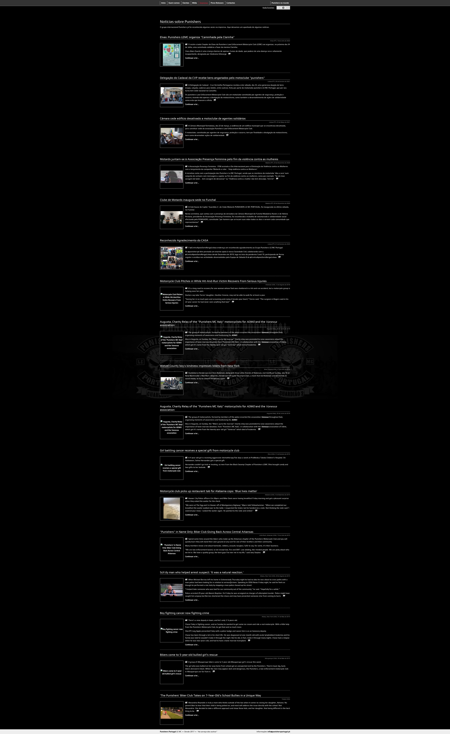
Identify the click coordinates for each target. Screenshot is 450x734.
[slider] (286, 7)
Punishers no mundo (280, 3)
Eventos (186, 3)
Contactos (231, 3)
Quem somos (174, 3)
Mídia (194, 3)
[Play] (278, 8)
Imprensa (204, 3)
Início (163, 3)
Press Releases (217, 3)
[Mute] (281, 8)
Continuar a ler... (192, 58)
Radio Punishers (268, 8)
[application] (283, 7)
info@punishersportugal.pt (279, 732)
